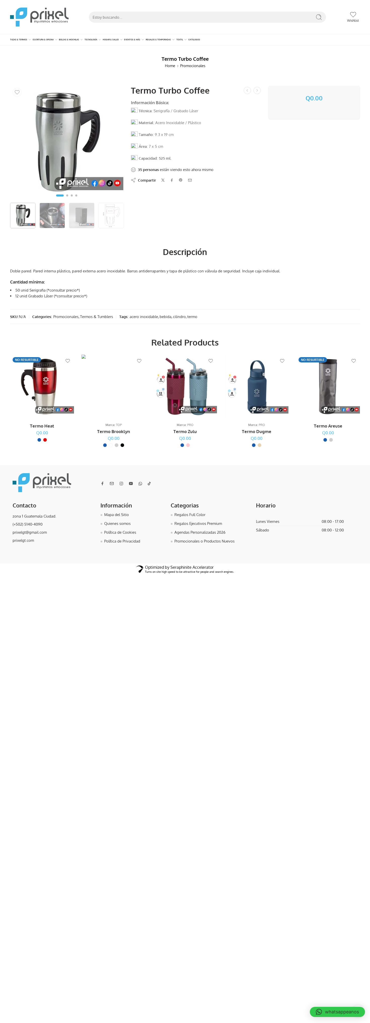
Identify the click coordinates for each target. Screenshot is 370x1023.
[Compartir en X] (163, 180)
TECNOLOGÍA (90, 39)
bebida (165, 316)
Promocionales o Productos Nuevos (204, 541)
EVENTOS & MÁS (132, 39)
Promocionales (192, 65)
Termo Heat (42, 426)
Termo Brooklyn (113, 431)
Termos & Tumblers (96, 316)
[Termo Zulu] (185, 387)
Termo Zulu (185, 431)
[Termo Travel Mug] (247, 90)
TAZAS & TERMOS (18, 39)
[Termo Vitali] (257, 90)
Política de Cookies (120, 532)
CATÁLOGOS (194, 39)
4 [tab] (76, 199)
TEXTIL (179, 39)
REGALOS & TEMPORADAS (158, 39)
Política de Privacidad (122, 541)
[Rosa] (188, 445)
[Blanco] (110, 445)
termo (192, 316)
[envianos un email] (111, 483)
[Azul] (39, 439)
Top (119, 425)
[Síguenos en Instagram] (121, 483)
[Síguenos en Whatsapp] (140, 483)
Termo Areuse (328, 426)
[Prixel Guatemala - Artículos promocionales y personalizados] (39, 17)
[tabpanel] (66, 144)
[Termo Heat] (42, 387)
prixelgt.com (23, 540)
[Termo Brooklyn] (113, 387)
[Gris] (116, 445)
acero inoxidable (144, 316)
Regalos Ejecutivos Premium (198, 523)
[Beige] (259, 445)
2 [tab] (67, 199)
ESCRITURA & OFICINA (42, 39)
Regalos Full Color (189, 514)
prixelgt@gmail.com (30, 532)
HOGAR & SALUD (110, 39)
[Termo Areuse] (328, 387)
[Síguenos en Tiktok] (149, 483)
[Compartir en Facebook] (172, 180)
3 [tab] (72, 199)
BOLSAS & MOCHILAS (69, 39)
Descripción (185, 252)
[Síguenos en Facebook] (102, 483)
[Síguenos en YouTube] (131, 483)
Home (170, 65)
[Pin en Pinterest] (181, 180)
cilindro (179, 316)
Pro (190, 425)
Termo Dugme (256, 431)
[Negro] (122, 445)
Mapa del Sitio (116, 514)
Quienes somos (117, 523)
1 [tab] (60, 199)
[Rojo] (45, 439)
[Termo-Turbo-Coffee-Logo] (66, 142)
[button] (337, 1012)
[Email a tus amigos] (190, 180)
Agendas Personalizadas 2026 (200, 532)
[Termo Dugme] (256, 387)
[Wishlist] (17, 92)
